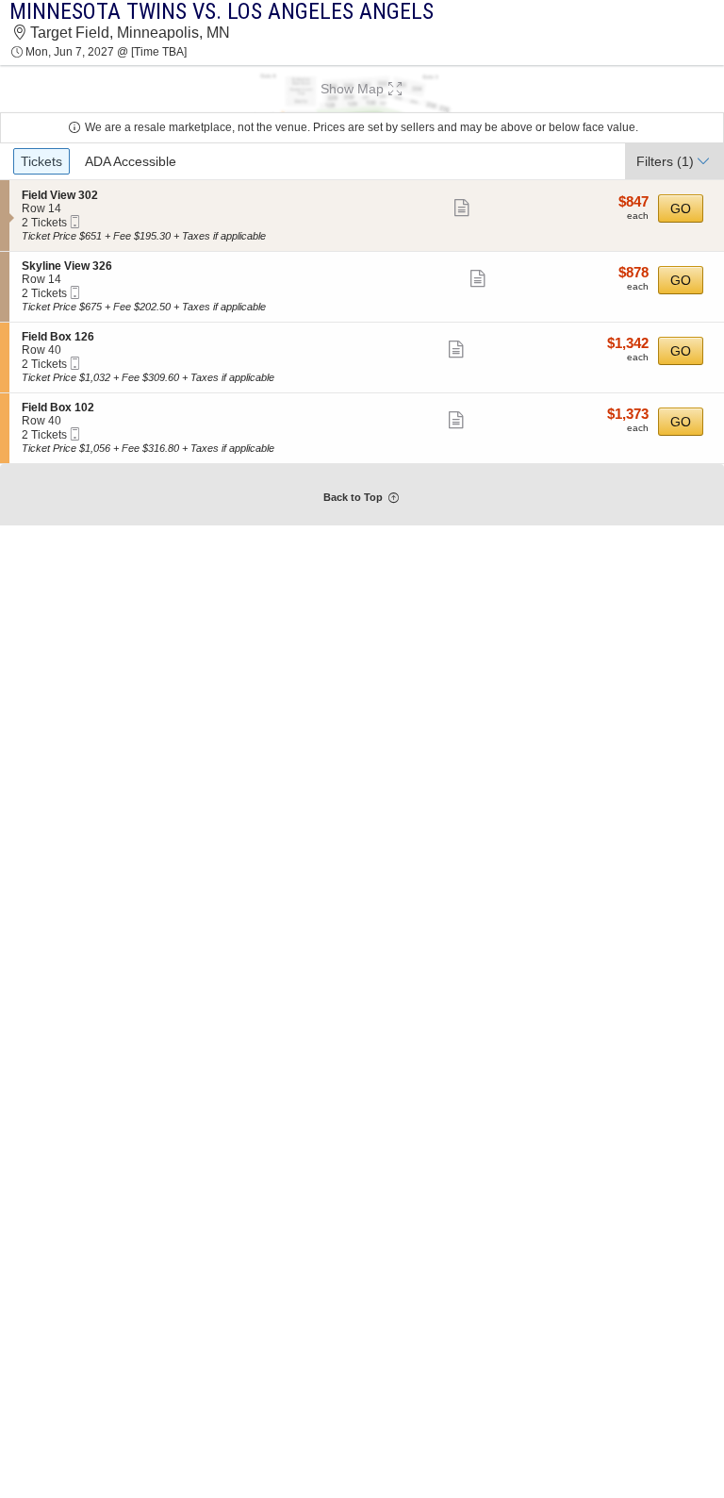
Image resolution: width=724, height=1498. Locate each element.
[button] (362, 88)
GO (680, 208)
